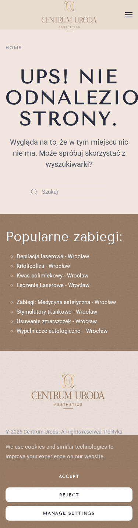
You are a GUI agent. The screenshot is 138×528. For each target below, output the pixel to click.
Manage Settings (69, 513)
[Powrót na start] (69, 15)
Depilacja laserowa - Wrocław (53, 256)
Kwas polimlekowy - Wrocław (52, 275)
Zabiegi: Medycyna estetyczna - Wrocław (66, 302)
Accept (69, 476)
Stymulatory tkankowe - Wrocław (57, 311)
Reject (69, 494)
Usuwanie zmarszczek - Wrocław (57, 321)
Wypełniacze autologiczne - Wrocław (62, 331)
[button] (128, 15)
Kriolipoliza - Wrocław (43, 266)
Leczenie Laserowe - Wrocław (53, 285)
